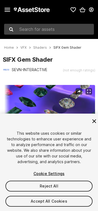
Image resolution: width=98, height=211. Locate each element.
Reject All (49, 186)
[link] (73, 9)
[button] (82, 9)
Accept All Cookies (49, 201)
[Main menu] (7, 9)
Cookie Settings (49, 173)
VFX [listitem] (23, 48)
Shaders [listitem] (40, 48)
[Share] (79, 91)
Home (9, 48)
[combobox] (49, 29)
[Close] (94, 121)
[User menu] (91, 9)
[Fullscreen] (88, 91)
